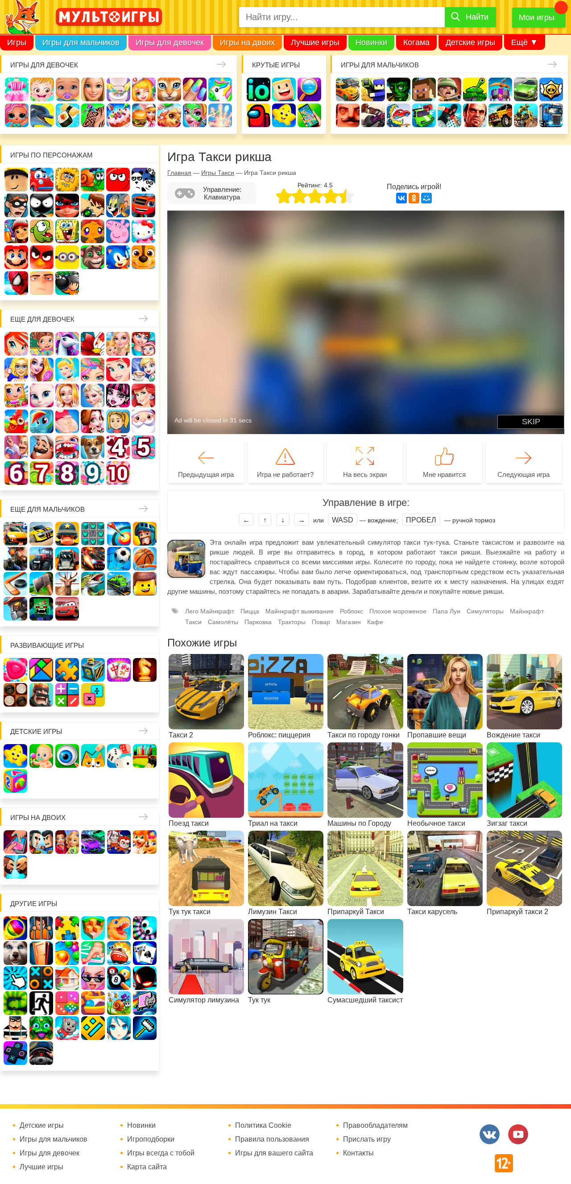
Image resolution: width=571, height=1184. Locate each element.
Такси (193, 622)
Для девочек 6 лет (16, 473)
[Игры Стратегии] (41, 695)
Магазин (16, 395)
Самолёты (223, 622)
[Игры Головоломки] (93, 670)
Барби (93, 89)
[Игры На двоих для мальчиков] (41, 842)
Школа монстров (118, 395)
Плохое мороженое (397, 611)
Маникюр (195, 89)
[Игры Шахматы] (145, 670)
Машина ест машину (398, 115)
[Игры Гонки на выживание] (93, 559)
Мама (143, 344)
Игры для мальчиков (81, 42)
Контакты (358, 1153)
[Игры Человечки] (145, 978)
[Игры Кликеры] (15, 978)
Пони (42, 421)
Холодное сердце (92, 395)
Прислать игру (367, 1139)
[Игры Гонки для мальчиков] (41, 534)
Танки (475, 89)
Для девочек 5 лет (143, 447)
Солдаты (449, 89)
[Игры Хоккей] (15, 584)
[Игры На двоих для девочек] (67, 842)
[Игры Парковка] (15, 534)
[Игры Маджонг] (119, 670)
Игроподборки (150, 1139)
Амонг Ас (258, 115)
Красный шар (118, 179)
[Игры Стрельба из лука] (119, 534)
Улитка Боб (92, 179)
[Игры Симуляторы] (41, 1053)
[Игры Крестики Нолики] (41, 978)
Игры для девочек (170, 42)
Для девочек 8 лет (67, 473)
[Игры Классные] (93, 978)
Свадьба (67, 395)
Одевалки (17, 89)
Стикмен (42, 205)
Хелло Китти (143, 231)
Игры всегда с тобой (160, 1153)
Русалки (143, 395)
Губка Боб (67, 231)
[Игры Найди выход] (41, 953)
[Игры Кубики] (119, 756)
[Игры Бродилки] (119, 1003)
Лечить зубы (67, 447)
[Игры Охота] (67, 584)
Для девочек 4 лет (118, 447)
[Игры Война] (67, 534)
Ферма (16, 421)
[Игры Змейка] (15, 1003)
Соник (118, 257)
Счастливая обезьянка (92, 231)
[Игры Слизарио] (145, 928)
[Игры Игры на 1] (93, 953)
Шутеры (373, 115)
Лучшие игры (315, 42)
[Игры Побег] (41, 928)
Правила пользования (272, 1139)
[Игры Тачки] (67, 609)
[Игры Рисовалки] (93, 756)
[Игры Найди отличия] (67, 756)
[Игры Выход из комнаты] (41, 1003)
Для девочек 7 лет (42, 473)
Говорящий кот (92, 257)
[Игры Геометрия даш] (93, 1028)
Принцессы (67, 369)
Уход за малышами (67, 89)
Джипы (500, 115)
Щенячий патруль (143, 257)
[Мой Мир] (426, 198)
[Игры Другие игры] (15, 1053)
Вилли (42, 179)
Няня (118, 344)
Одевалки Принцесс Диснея (92, 421)
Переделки (16, 447)
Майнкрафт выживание (299, 611)
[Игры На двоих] (15, 842)
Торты (118, 115)
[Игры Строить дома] (67, 978)
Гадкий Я (42, 283)
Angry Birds (42, 257)
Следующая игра (523, 474)
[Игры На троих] (67, 928)
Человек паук (16, 283)
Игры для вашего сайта (274, 1153)
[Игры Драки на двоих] (15, 867)
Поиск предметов (309, 89)
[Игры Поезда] (119, 584)
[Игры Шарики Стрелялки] (15, 928)
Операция (220, 115)
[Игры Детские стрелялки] (145, 756)
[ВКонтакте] (401, 198)
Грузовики (551, 115)
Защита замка (500, 89)
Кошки (169, 89)
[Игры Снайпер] (15, 559)
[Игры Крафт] (93, 534)
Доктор (144, 89)
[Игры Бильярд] (119, 978)
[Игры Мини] (67, 1003)
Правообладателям (375, 1125)
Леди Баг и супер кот (67, 205)
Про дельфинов (42, 115)
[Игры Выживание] (41, 584)
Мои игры (536, 17)
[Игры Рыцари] (145, 534)
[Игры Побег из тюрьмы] (15, 1028)
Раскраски (92, 344)
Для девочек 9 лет (92, 473)
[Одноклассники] (414, 198)
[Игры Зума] (41, 1028)
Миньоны (67, 257)
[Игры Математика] (67, 695)
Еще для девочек (42, 319)
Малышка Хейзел (42, 89)
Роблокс (16, 179)
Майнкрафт (424, 89)
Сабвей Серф (16, 231)
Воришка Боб (16, 205)
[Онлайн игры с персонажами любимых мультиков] (109, 17)
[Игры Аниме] (119, 1028)
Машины (526, 89)
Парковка (258, 622)
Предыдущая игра (206, 474)
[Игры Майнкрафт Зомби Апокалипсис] (41, 609)
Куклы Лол (17, 115)
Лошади (67, 344)
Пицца (249, 611)
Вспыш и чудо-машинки (143, 205)
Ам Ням (42, 231)
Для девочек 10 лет (118, 473)
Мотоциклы (526, 115)
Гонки (348, 89)
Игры (16, 42)
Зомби (398, 89)
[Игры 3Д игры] (93, 928)
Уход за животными (169, 115)
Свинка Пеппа (118, 231)
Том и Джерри (118, 205)
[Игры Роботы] (15, 609)
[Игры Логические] (41, 670)
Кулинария (67, 115)
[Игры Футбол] (119, 559)
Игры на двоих (247, 42)
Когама (416, 42)
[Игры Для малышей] (41, 756)
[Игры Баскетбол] (145, 559)
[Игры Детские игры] (15, 756)
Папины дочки (118, 421)
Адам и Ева (67, 179)
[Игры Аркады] (145, 1003)
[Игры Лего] (145, 584)
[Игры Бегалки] (67, 1028)
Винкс (16, 344)
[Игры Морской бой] (119, 953)
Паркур (449, 115)
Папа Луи (446, 611)
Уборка (118, 89)
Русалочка (118, 369)
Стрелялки (373, 89)
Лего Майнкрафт (209, 611)
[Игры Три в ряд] (15, 670)
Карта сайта (147, 1167)
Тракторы (292, 622)
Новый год (143, 421)
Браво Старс (551, 89)
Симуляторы (485, 611)
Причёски (42, 369)
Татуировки (93, 115)
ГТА (475, 115)
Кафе (143, 369)
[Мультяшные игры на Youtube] (518, 1134)
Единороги (220, 89)
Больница (16, 369)
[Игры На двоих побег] (119, 842)
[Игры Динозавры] (119, 928)
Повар (42, 447)
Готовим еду (144, 115)
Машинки (424, 115)
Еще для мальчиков (47, 509)
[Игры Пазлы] (67, 670)
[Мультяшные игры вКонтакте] (490, 1134)
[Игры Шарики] (67, 953)
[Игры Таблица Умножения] (93, 695)
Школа (42, 344)
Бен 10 (92, 205)
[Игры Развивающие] (15, 781)
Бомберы (67, 283)
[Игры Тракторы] (41, 559)
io (258, 89)
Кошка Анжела (42, 395)
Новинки (371, 42)
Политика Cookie (263, 1125)
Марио (16, 257)
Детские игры (470, 42)
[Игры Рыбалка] (93, 584)
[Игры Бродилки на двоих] (145, 842)
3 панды (143, 179)
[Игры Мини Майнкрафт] (145, 1028)
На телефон (309, 115)
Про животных (92, 447)
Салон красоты (195, 115)
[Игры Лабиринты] (93, 1003)
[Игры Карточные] (145, 953)
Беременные (67, 421)
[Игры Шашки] (15, 695)
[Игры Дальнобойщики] (67, 559)
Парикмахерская (92, 369)
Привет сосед (348, 115)
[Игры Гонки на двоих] (93, 842)
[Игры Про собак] (15, 953)
